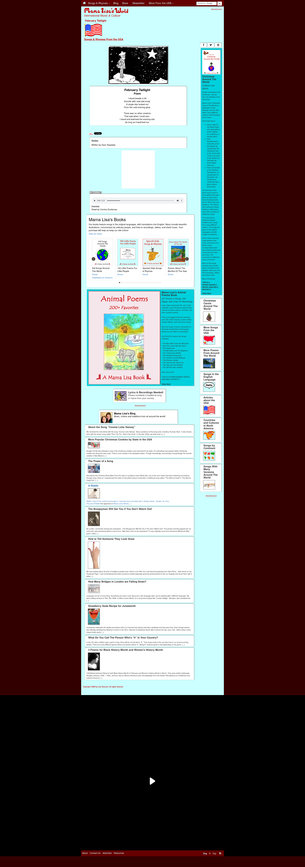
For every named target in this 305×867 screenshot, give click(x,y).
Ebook (95, 274)
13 (144, 282)
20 (158, 282)
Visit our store (95, 233)
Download (95, 206)
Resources (119, 852)
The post (90, 503)
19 (156, 282)
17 (152, 282)
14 (146, 282)
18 (154, 282)
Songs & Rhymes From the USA (103, 39)
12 (141, 282)
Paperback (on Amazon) (102, 277)
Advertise (107, 852)
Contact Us (95, 852)
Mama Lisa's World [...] (122, 503)
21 (160, 282)
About (85, 852)
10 (137, 282)
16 (150, 282)
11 (139, 282)
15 (148, 282)
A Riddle (97, 503)
